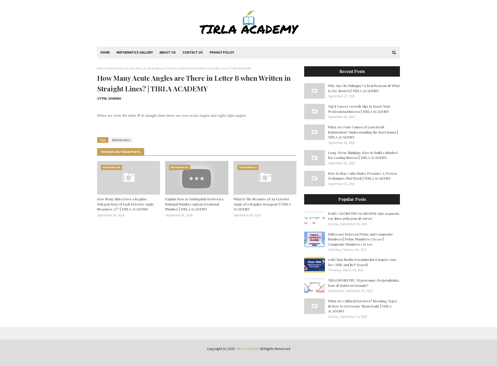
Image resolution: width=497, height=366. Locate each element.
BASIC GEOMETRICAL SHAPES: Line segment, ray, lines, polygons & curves (363, 216)
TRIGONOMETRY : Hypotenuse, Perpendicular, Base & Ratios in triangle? (364, 283)
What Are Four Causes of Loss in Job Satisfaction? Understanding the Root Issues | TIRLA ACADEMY (363, 132)
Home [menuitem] (105, 52)
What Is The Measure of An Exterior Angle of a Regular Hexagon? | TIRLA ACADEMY (262, 204)
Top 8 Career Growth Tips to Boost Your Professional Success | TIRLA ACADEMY (359, 109)
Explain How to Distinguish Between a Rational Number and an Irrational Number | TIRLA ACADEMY (194, 204)
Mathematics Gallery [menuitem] (134, 52)
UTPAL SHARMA (109, 98)
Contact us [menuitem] (192, 52)
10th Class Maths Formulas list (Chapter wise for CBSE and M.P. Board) (362, 262)
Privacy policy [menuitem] (222, 52)
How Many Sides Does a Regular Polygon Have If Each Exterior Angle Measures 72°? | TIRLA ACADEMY (125, 204)
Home (101, 68)
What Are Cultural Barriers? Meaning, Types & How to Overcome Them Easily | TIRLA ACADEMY (362, 306)
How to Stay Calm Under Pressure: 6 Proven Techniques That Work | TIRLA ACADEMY (362, 176)
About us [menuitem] (167, 52)
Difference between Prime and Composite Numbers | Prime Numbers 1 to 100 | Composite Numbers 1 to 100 (360, 239)
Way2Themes (134, 359)
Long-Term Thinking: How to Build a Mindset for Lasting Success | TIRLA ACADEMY (363, 155)
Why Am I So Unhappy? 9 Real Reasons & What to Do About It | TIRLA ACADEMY (364, 88)
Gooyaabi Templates (177, 359)
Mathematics (117, 68)
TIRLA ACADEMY (247, 348)
